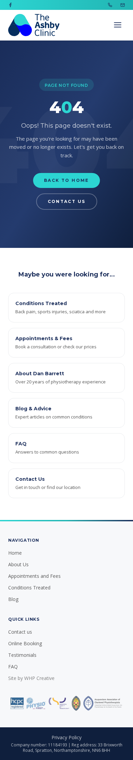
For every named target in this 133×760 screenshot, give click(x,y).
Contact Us (67, 201)
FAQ (13, 666)
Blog (13, 599)
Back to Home (66, 180)
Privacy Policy (66, 737)
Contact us (20, 632)
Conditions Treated (29, 587)
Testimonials (22, 655)
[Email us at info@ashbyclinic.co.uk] (122, 5)
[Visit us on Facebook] (10, 5)
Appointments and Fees (34, 576)
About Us (18, 564)
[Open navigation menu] (117, 25)
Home (15, 553)
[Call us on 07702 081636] (110, 5)
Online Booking (25, 643)
